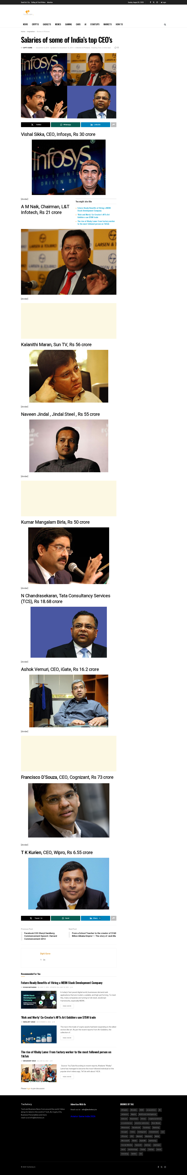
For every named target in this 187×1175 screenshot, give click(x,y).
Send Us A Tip (25, 2)
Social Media (126, 1145)
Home (23, 31)
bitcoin (124, 1119)
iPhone (124, 1136)
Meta (157, 1136)
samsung (152, 1141)
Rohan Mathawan (29, 987)
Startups (94, 24)
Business (134, 1119)
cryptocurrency (155, 1119)
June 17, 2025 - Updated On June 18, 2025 (54, 987)
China (143, 1119)
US (141, 1154)
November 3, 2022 (44, 1022)
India (133, 1132)
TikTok (151, 1149)
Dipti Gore (27, 47)
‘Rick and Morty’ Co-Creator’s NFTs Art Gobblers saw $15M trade (93, 216)
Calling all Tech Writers (38, 2)
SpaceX (138, 1145)
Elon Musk (156, 1123)
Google (124, 1132)
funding (146, 1127)
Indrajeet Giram (29, 1022)
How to (119, 24)
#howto (133, 1110)
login (29, 1088)
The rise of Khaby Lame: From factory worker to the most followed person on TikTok (96, 222)
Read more (67, 1006)
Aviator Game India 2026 (83, 1116)
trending (124, 1154)
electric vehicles (142, 1123)
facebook (136, 1127)
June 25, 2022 (43, 1061)
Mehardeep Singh (29, 1061)
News (25, 24)
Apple (133, 1114)
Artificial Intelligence (147, 1114)
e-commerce (126, 1123)
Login (164, 2)
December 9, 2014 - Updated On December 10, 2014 (54, 47)
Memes (58, 24)
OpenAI (143, 1141)
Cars (78, 24)
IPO (132, 1136)
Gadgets (47, 24)
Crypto (35, 24)
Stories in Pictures (43, 31)
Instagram (142, 1132)
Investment (153, 1132)
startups (157, 1145)
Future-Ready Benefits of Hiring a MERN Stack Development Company (94, 209)
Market (139, 1136)
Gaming (68, 24)
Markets (108, 24)
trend (159, 1149)
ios (162, 1132)
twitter (134, 1154)
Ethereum (125, 1127)
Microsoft (125, 1141)
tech (123, 1149)
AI (85, 24)
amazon (124, 1114)
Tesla (143, 1149)
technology (132, 1149)
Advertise (50, 2)
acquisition (151, 1110)
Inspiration (31, 31)
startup (147, 1145)
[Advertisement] (68, 321)
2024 (141, 1110)
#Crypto (124, 1110)
